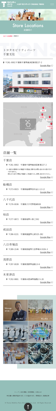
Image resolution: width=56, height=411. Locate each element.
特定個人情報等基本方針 (15, 396)
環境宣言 (39, 396)
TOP (4, 36)
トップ (16, 392)
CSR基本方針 (29, 396)
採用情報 (31, 392)
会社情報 (9, 36)
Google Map (45, 66)
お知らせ (39, 392)
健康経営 (46, 396)
